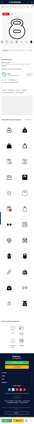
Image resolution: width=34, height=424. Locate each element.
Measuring (12, 80)
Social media (17, 385)
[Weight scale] (9, 177)
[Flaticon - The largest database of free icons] (15, 2)
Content (4, 372)
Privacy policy (18, 400)
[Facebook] (9, 389)
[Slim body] (9, 256)
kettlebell (24, 90)
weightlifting (11, 90)
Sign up (17, 397)
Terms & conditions (9, 400)
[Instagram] (20, 389)
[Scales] (24, 224)
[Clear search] (24, 7)
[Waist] (9, 193)
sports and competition (8, 92)
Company (4, 382)
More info (4, 65)
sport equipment (20, 92)
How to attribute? (17, 69)
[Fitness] (9, 224)
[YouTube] (24, 389)
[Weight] (9, 130)
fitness (18, 90)
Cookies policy (26, 400)
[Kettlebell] (24, 256)
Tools (3, 376)
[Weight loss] (9, 161)
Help (3, 379)
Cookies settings (24, 402)
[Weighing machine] (24, 161)
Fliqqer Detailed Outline (10, 82)
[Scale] (24, 193)
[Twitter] (13, 389)
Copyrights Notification (12, 402)
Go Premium (17, 367)
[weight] (24, 145)
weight (4, 90)
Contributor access (17, 362)
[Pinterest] (17, 389)
